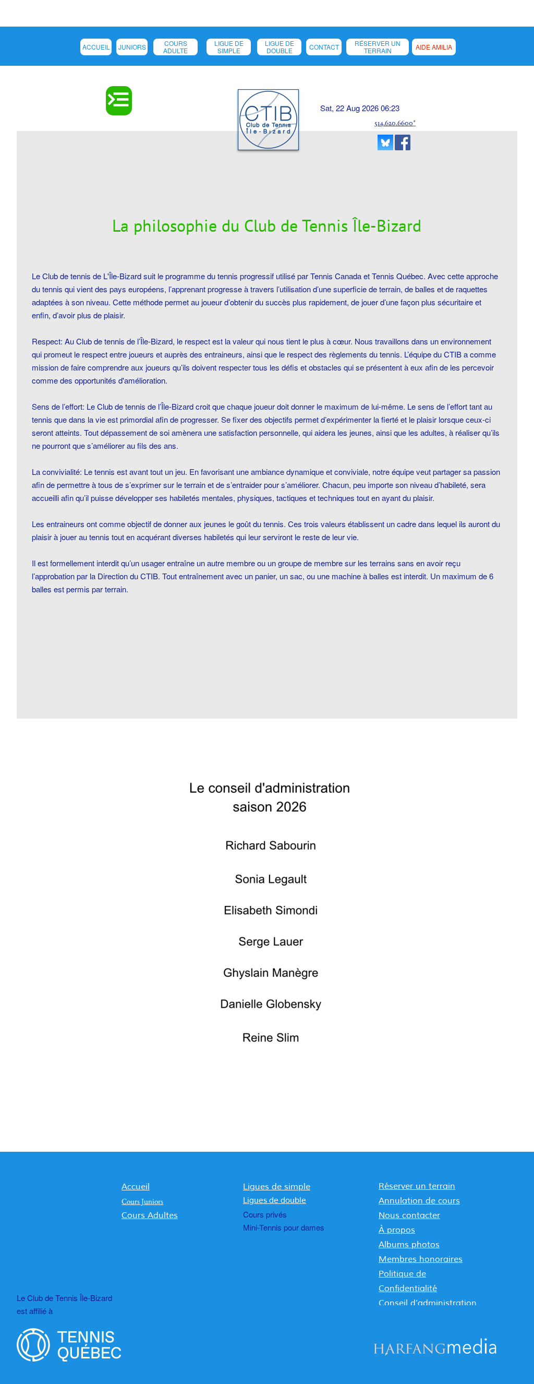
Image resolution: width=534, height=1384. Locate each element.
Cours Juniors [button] (142, 1201)
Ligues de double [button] (274, 1201)
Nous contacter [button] (409, 1215)
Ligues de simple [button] (276, 1187)
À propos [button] (397, 1230)
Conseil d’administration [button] (428, 1303)
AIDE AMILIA (434, 46)
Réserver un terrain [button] (417, 1186)
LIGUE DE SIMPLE (229, 47)
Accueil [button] (136, 1187)
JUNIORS (132, 46)
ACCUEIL (96, 46)
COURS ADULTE (175, 47)
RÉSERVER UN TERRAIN (377, 47)
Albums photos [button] (409, 1244)
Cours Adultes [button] (150, 1215)
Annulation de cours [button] (419, 1201)
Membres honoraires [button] (421, 1259)
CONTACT (324, 46)
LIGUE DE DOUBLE (279, 47)
